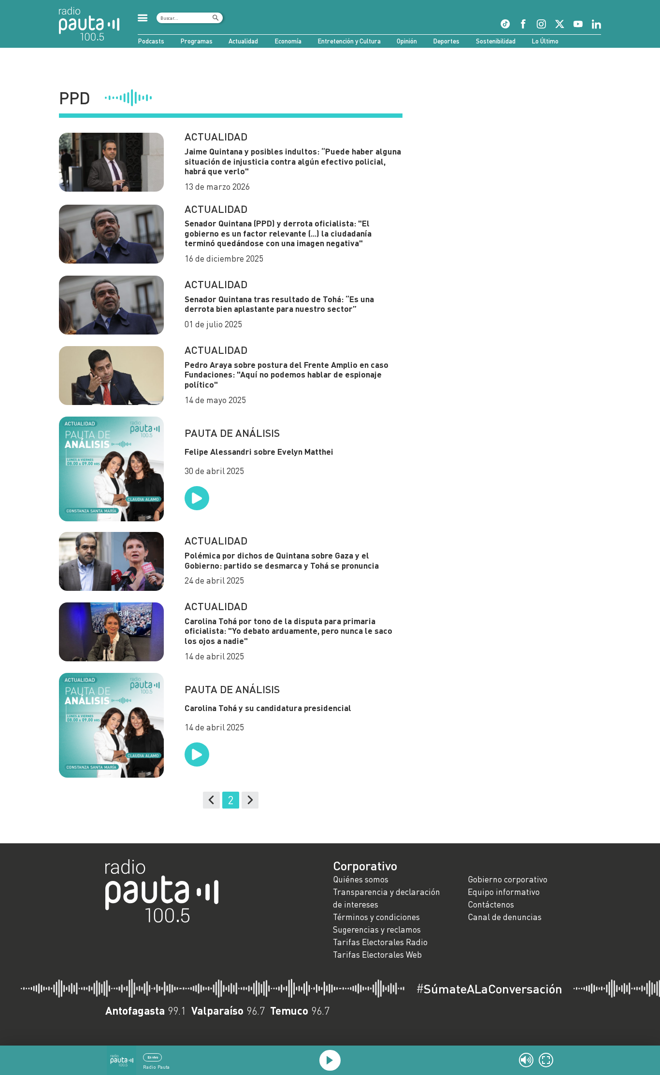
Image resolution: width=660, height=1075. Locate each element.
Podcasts (151, 41)
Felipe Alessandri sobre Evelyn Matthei (259, 452)
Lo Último (545, 41)
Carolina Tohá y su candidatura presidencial (269, 708)
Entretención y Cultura (349, 41)
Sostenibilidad (496, 41)
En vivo (152, 1057)
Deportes (446, 41)
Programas (196, 41)
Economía (287, 41)
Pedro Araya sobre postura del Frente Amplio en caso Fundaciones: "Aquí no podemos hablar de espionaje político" (286, 375)
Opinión (407, 41)
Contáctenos (491, 904)
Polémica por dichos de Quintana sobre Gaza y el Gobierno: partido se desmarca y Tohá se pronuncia (282, 560)
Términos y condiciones (376, 917)
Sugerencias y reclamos (377, 929)
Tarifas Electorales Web (377, 954)
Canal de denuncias (505, 917)
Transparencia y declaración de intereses (386, 898)
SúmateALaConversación (489, 988)
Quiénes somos (360, 879)
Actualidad (243, 41)
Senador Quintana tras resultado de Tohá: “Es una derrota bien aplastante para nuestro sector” (279, 304)
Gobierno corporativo (507, 879)
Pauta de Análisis (232, 433)
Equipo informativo (504, 892)
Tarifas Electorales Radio (380, 942)
